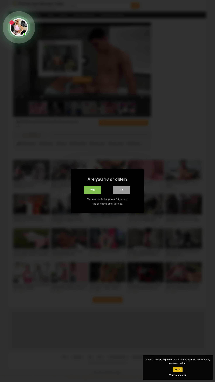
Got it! (177, 369)
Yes (92, 190)
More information (177, 375)
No (121, 190)
